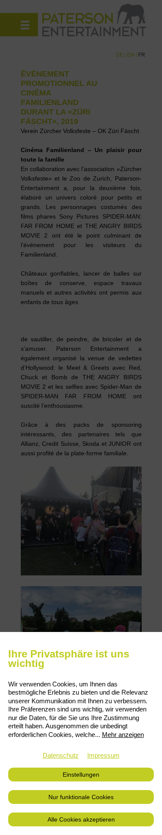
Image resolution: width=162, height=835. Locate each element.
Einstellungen (81, 774)
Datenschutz (61, 755)
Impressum (103, 755)
